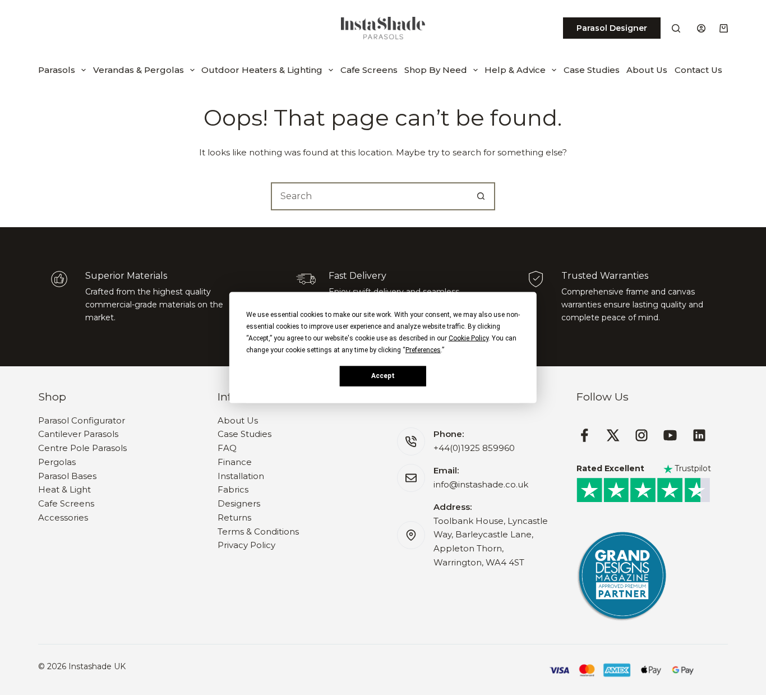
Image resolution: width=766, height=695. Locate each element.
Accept (383, 376)
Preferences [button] (423, 349)
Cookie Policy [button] (468, 338)
